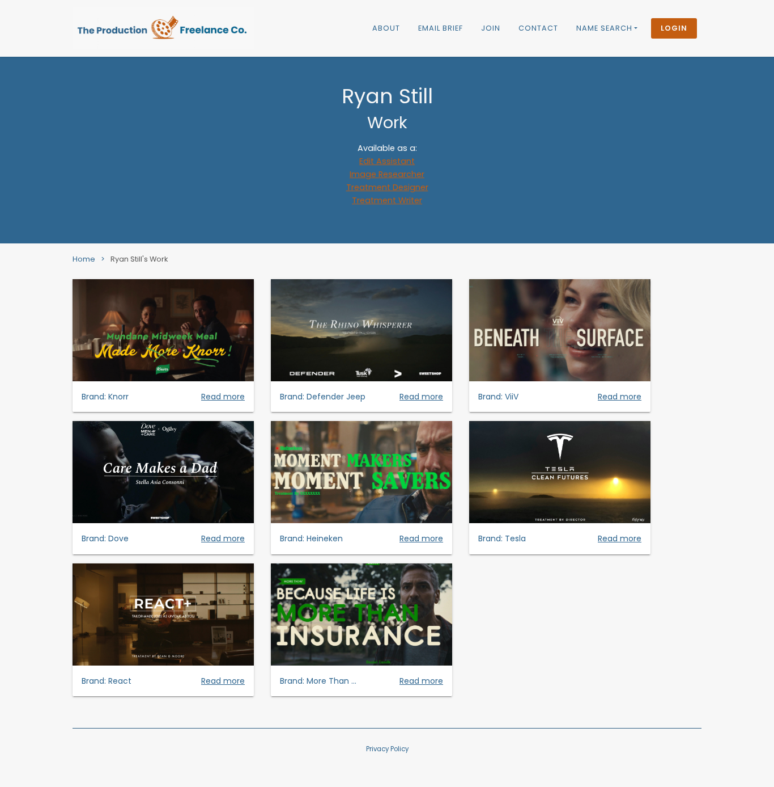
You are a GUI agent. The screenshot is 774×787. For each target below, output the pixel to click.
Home (84, 259)
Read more (223, 396)
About (386, 28)
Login (674, 28)
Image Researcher (387, 174)
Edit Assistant (387, 161)
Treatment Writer (387, 200)
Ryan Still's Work (139, 259)
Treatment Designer (387, 187)
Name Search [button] (604, 28)
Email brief (440, 28)
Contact (538, 28)
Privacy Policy (387, 749)
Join (490, 28)
